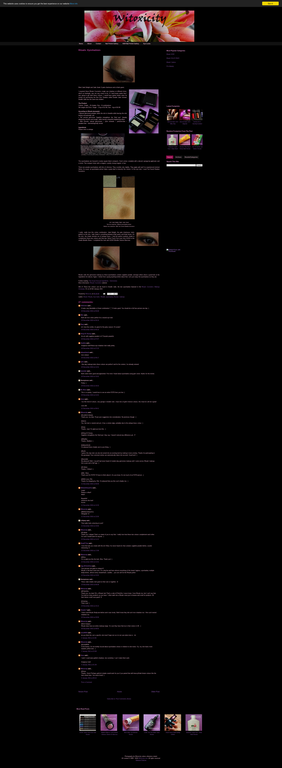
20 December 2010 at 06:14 (90, 329)
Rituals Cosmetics (96, 283)
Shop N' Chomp (86, 334)
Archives (178, 157)
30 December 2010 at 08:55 (90, 628)
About (89, 43)
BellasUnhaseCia (86, 488)
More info (74, 3)
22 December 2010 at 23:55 (90, 575)
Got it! (270, 3)
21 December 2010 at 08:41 (90, 408)
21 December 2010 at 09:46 (90, 484)
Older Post (155, 692)
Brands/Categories (191, 157)
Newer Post (83, 692)
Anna (82, 399)
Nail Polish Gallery (111, 43)
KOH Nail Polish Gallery (131, 43)
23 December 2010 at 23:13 (90, 606)
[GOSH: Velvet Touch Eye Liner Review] (87, 730)
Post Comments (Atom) (123, 699)
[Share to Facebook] (114, 294)
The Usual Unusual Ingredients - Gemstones (103, 281)
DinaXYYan (84, 543)
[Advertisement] (183, 86)
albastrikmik (85, 352)
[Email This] (108, 294)
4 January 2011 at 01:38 (88, 665)
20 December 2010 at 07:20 (90, 348)
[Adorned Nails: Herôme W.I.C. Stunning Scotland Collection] (196, 120)
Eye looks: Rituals (99, 297)
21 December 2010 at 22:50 (90, 516)
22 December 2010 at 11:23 (90, 539)
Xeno (82, 655)
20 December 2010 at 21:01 (90, 395)
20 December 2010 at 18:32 (90, 386)
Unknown (84, 305)
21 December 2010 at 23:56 (90, 526)
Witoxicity (88, 294)
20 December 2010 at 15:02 (90, 376)
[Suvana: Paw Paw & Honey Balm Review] (184, 145)
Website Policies (141, 760)
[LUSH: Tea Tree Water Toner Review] (152, 730)
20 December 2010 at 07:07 (90, 339)
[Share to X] (112, 294)
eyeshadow (109, 297)
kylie (82, 362)
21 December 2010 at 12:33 (90, 505)
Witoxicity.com (143, 758)
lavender (83, 371)
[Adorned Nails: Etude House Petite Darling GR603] (173, 730)
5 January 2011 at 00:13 (88, 678)
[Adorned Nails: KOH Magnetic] (184, 120)
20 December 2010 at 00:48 (90, 311)
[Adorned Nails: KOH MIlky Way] (172, 120)
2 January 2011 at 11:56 (88, 638)
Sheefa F (84, 610)
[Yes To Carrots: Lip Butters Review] (197, 145)
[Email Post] (104, 294)
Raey (82, 324)
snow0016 (84, 632)
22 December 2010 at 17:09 (90, 550)
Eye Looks (146, 43)
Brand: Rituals (88, 297)
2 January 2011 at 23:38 (88, 651)
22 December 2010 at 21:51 (90, 562)
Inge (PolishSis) (86, 566)
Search (169, 157)
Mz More (83, 390)
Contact (98, 43)
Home (81, 43)
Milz (82, 315)
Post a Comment (86, 682)
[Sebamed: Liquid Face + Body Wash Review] (172, 145)
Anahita (83, 343)
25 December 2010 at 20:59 (90, 617)
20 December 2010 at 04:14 (90, 320)
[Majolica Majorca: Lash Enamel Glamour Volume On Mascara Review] (109, 730)
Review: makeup (119, 297)
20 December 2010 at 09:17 (90, 358)
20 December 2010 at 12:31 (90, 367)
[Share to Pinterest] (116, 294)
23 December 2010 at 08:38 (90, 584)
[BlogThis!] (110, 294)
